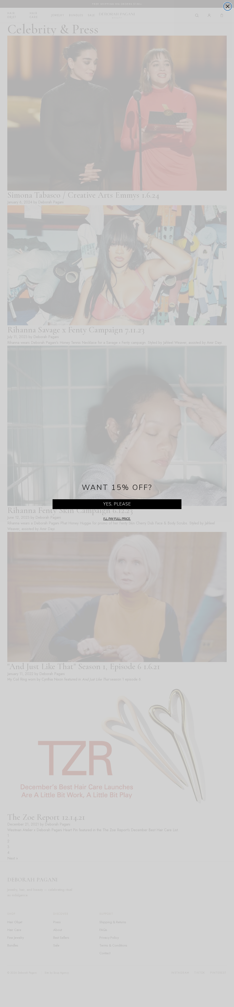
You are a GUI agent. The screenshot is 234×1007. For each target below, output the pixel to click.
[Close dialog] (227, 6)
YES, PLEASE (117, 504)
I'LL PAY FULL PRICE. (117, 519)
